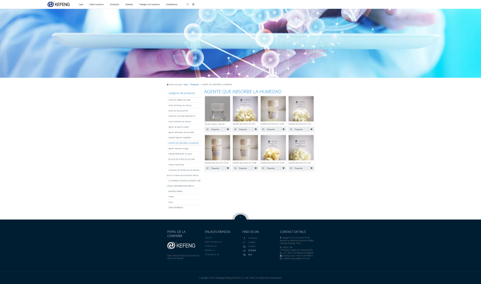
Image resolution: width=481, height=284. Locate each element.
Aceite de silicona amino (178, 111)
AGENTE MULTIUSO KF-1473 (300, 124)
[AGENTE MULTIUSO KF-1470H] (273, 152)
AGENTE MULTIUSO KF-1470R (244, 163)
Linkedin (251, 246)
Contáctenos (171, 4)
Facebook (252, 238)
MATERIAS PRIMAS (175, 191)
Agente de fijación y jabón (178, 127)
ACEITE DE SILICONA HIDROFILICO (181, 116)
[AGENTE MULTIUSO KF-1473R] (273, 113)
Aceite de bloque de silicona (179, 105)
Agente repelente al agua (178, 148)
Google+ (252, 242)
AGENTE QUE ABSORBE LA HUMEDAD (183, 143)
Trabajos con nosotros (149, 4)
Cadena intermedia (176, 164)
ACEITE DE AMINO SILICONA (179, 100)
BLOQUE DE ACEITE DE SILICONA (181, 159)
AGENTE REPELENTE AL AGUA (180, 154)
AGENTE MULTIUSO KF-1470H (272, 163)
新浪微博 (252, 250)
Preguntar (215, 129)
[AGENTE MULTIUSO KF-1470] (301, 152)
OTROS (171, 197)
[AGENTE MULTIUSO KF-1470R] (245, 152)
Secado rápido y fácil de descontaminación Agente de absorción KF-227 (217, 124)
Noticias (129, 4)
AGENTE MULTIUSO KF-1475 (244, 124)
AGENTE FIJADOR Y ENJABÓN (179, 137)
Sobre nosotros (96, 4)
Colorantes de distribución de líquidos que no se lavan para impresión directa (183, 172)
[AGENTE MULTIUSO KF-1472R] (217, 152)
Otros (170, 202)
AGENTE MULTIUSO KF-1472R (216, 163)
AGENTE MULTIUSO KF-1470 (300, 163)
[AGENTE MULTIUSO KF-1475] (245, 113)
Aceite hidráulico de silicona (179, 121)
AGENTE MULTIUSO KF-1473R (272, 124)
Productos (114, 4)
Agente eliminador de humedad (181, 132)
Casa (81, 4)
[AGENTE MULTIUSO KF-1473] (301, 113)
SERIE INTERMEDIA (175, 207)
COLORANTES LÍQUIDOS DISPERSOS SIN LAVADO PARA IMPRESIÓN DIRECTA (183, 183)
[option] (240, 43)
